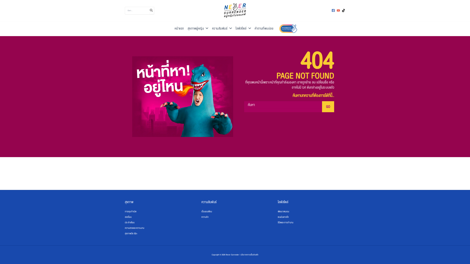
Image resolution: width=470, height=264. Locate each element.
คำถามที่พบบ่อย (264, 28)
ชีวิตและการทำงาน (285, 223)
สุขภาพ (129, 202)
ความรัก (205, 217)
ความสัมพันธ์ (220, 28)
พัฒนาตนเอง (283, 212)
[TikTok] (343, 10)
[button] (206, 28)
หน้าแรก (179, 28)
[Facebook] (333, 10)
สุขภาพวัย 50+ (131, 234)
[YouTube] (338, 10)
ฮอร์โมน (128, 217)
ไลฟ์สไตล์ (241, 28)
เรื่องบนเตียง (206, 212)
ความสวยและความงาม (134, 228)
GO (328, 107)
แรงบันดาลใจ (283, 217)
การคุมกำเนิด (130, 212)
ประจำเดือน (130, 223)
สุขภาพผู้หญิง (196, 28)
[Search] (151, 10)
